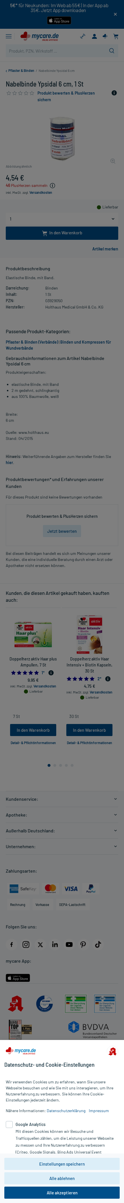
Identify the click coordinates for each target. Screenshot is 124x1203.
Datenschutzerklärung (66, 1110)
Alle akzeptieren (62, 1192)
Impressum (99, 1110)
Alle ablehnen (62, 1178)
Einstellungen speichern (62, 1163)
